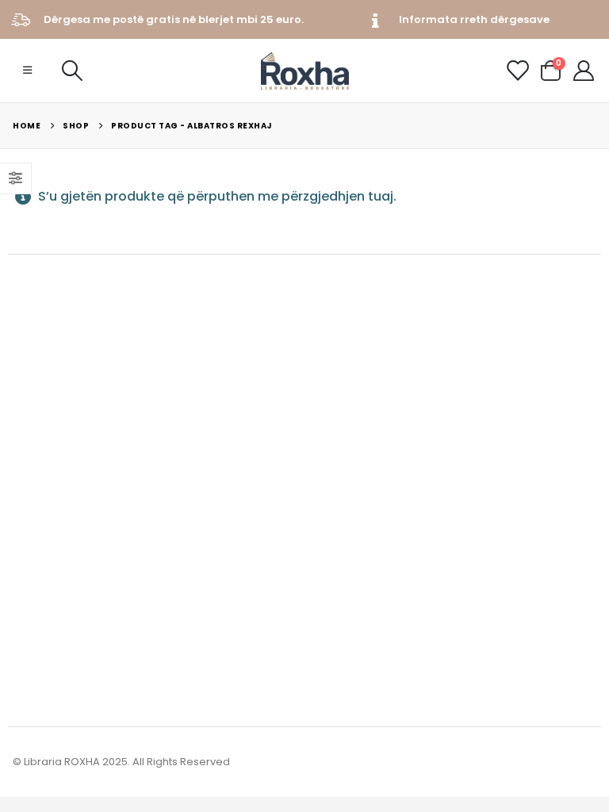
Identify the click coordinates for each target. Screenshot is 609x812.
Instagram (55, 609)
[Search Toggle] (71, 70)
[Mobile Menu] (27, 70)
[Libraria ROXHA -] (305, 71)
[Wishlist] (517, 70)
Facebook (26, 609)
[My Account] (584, 70)
